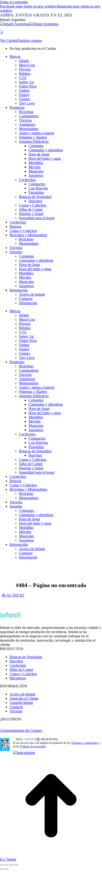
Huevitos (16, 661)
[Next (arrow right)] (7, 869)
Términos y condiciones (84, 743)
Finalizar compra (29, 40)
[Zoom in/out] (16, 865)
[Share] (7, 865)
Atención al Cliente (23, 698)
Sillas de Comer (21, 670)
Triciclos (15, 711)
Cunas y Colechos (23, 674)
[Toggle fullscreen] (11, 865)
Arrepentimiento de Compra (21, 730)
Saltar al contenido (14, 2)
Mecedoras (17, 678)
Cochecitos (17, 665)
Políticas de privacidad (32, 746)
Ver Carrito (8, 40)
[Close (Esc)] (2, 865)
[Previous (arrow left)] (2, 869)
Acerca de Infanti (22, 694)
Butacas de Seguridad (25, 657)
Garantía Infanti (21, 703)
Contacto (16, 707)
